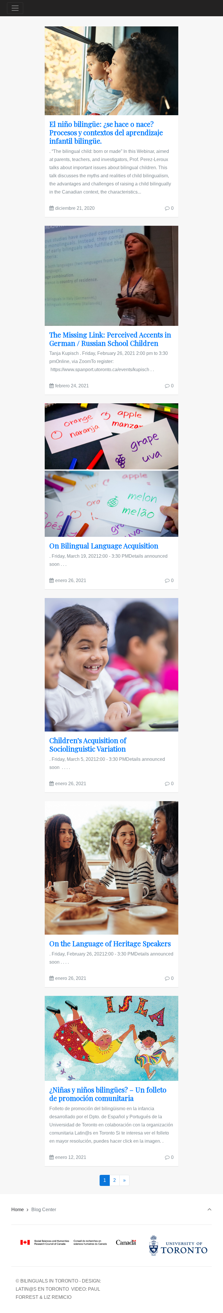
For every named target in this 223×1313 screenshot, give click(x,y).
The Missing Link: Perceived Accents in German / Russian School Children (110, 339)
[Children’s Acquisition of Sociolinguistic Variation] (111, 664)
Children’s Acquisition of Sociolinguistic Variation (87, 744)
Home (17, 1209)
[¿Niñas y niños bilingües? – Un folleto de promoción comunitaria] (111, 1038)
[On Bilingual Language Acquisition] (111, 469)
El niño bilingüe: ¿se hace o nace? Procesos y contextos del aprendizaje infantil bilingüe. (106, 132)
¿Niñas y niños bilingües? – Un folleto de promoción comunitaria (107, 1094)
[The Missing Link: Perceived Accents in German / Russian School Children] (111, 275)
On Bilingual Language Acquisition (103, 545)
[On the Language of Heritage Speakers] (111, 867)
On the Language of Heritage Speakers (110, 943)
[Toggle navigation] (15, 8)
